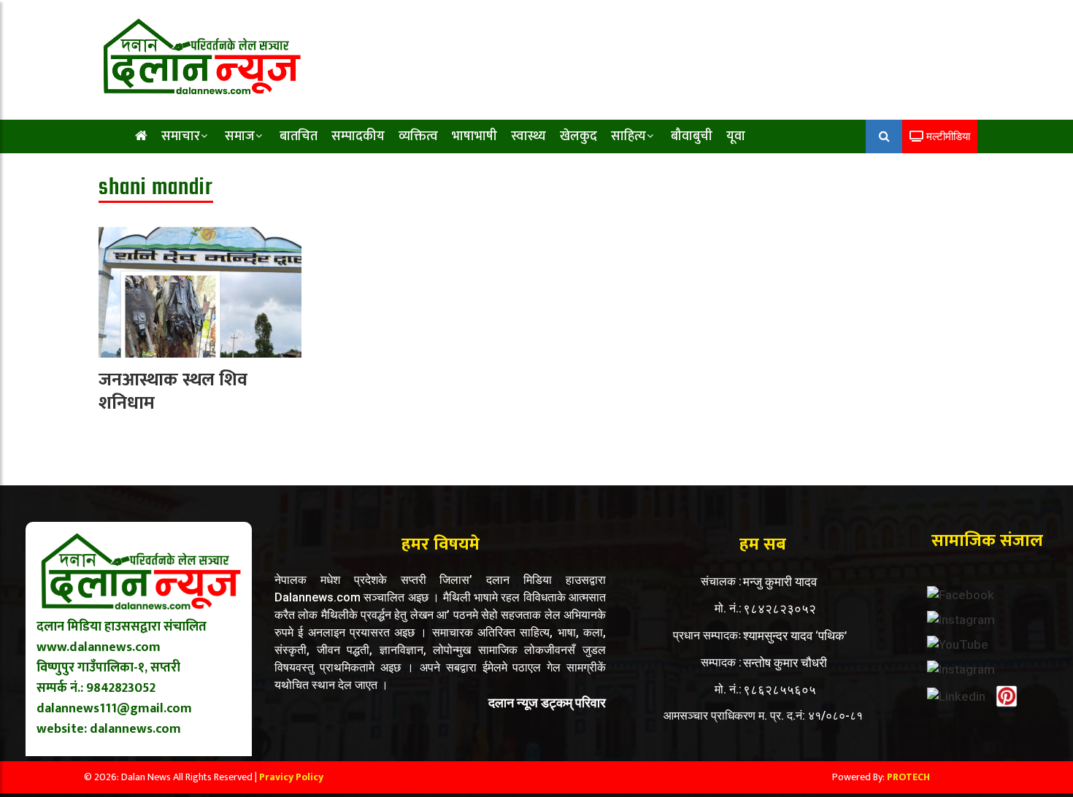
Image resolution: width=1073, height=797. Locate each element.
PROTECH (908, 777)
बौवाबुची (691, 136)
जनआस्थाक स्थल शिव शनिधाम (173, 392)
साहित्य (628, 136)
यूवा (735, 136)
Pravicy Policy (291, 777)
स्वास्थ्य (528, 136)
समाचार (180, 136)
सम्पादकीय (358, 136)
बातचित (299, 136)
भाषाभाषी (474, 136)
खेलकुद (578, 136)
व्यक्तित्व (418, 136)
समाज (240, 136)
